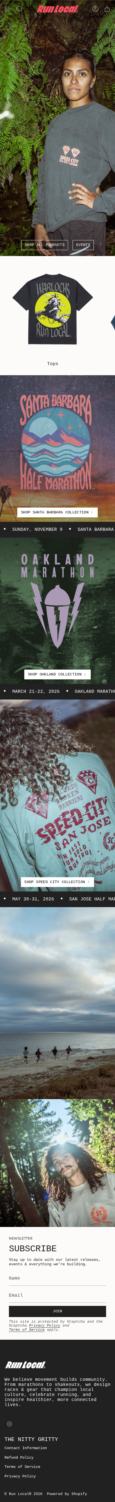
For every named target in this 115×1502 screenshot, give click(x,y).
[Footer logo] (25, 1365)
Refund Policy (18, 1457)
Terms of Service (27, 1330)
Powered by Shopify (67, 1494)
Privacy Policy (44, 1325)
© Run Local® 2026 (23, 1494)
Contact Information (25, 1448)
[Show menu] (7, 9)
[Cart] (107, 9)
